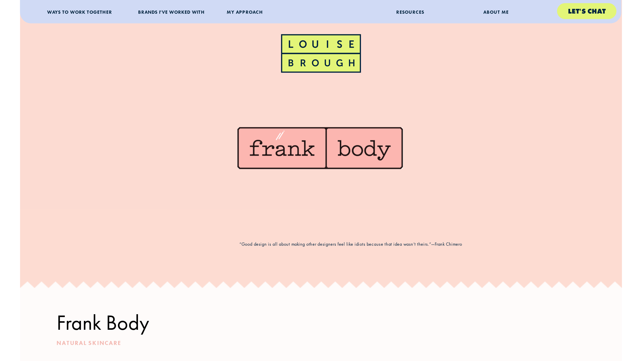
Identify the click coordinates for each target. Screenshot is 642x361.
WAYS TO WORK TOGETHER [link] (79, 12)
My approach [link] (245, 12)
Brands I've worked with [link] (171, 12)
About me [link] (496, 12)
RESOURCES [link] (410, 12)
